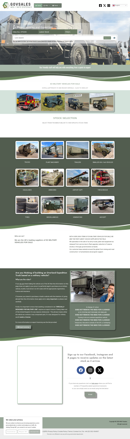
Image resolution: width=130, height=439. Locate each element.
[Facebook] (100, 5)
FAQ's (67, 32)
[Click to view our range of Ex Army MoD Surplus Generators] (77, 205)
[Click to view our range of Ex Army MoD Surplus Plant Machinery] (52, 150)
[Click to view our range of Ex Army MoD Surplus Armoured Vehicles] (52, 178)
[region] (23, 426)
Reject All (23, 431)
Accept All (35, 431)
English (117, 5)
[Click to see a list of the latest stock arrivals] (28, 102)
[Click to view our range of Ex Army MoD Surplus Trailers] (77, 150)
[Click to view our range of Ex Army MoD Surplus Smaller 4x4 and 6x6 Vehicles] (103, 150)
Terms (70, 431)
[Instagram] (108, 5)
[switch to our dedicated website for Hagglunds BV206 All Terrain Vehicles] (27, 178)
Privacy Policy (52, 431)
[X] (104, 5)
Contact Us (77, 431)
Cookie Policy (62, 431)
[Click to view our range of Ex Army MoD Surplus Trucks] (27, 150)
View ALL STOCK (20, 32)
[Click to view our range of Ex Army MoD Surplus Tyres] (27, 205)
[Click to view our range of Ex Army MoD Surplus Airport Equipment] (77, 178)
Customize (11, 431)
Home (39, 5)
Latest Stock (44, 32)
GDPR (45, 431)
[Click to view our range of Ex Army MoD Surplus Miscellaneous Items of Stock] (52, 205)
